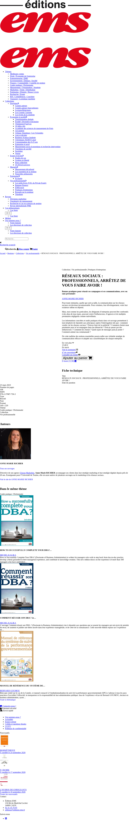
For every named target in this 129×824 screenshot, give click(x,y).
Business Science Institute (25, 137)
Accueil (2, 253)
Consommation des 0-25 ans (26, 142)
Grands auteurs (21, 106)
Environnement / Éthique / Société (23, 81)
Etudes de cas (20, 158)
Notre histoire (15, 223)
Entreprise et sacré (22, 144)
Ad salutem (19, 131)
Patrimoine (14, 176)
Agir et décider (21, 135)
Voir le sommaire (69, 350)
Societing (19, 151)
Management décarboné (24, 169)
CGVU (8, 726)
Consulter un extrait (70, 355)
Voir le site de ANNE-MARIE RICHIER (16, 479)
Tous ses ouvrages (7, 468)
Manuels (13, 167)
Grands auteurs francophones (26, 108)
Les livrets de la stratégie (25, 115)
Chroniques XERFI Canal (25, 140)
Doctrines (14, 103)
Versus (17, 153)
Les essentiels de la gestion (25, 172)
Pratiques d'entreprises (24, 190)
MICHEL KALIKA (8, 555)
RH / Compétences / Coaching (22, 97)
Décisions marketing (18, 199)
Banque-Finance (21, 185)
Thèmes (8, 71)
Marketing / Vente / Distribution (22, 90)
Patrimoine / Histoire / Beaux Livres (24, 92)
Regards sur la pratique (24, 192)
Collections (9, 101)
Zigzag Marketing (27, 473)
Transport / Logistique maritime (22, 99)
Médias (8, 218)
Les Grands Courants (23, 112)
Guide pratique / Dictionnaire (21, 85)
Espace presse (10, 722)
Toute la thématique (8, 700)
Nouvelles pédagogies (24, 174)
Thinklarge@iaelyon (23, 124)
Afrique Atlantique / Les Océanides (29, 133)
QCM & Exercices (22, 165)
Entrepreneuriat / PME (19, 78)
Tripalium (19, 194)
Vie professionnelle (17, 181)
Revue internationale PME (20, 206)
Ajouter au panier (75, 358)
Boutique (10, 253)
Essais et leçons (16, 156)
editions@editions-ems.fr (15, 810)
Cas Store (14, 210)
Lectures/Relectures (23, 110)
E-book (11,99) (68, 361)
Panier (35, 249)
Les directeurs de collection (21, 225)
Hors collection (21, 162)
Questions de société (23, 149)
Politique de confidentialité (15, 728)
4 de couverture (69, 352)
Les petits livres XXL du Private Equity (30, 183)
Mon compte (24, 249)
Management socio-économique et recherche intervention (37, 147)
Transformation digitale (24, 119)
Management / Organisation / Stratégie (25, 87)
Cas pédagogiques (12, 208)
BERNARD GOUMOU (10, 691)
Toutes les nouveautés (8, 794)
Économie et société (18, 117)
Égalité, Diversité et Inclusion (27, 122)
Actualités (9, 719)
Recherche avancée (7, 245)
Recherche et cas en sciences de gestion (25, 203)
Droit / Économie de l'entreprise (22, 76)
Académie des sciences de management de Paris (34, 128)
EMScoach (19, 187)
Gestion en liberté (22, 160)
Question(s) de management (21, 201)
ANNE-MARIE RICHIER (73, 299)
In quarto (18, 178)
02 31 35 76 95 (11, 808)
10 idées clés (20, 126)
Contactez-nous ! (9, 706)
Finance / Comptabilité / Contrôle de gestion (27, 83)
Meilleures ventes (17, 74)
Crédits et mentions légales (15, 724)
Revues (8, 197)
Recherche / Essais (17, 94)
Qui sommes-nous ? (13, 220)
